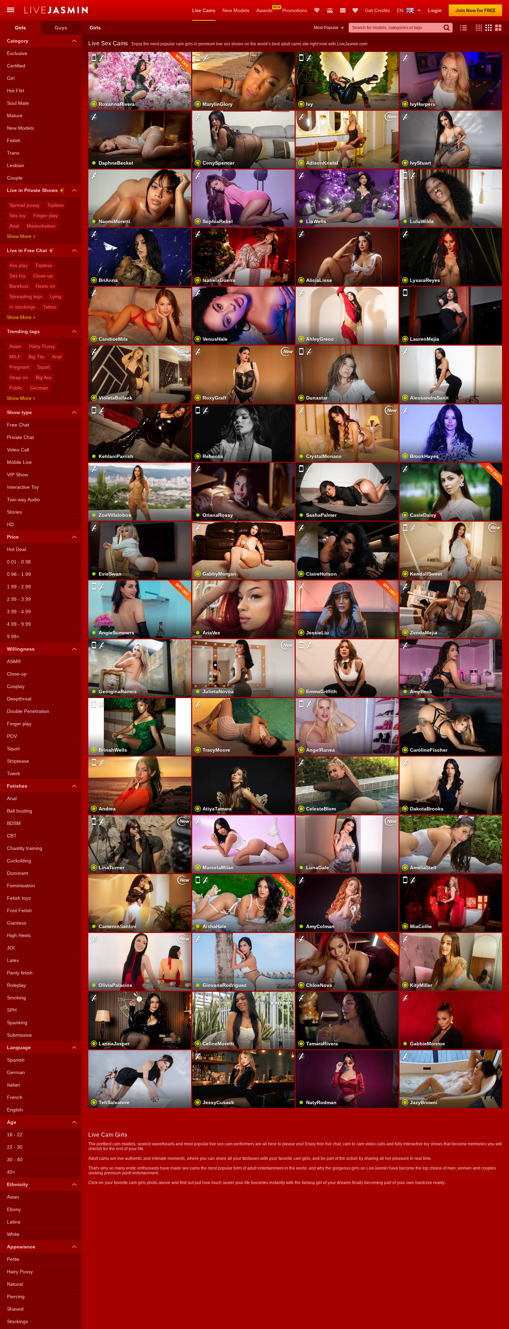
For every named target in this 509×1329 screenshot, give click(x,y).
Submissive (19, 1035)
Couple (15, 178)
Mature (15, 115)
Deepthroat (19, 699)
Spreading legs (25, 296)
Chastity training (24, 848)
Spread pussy (24, 205)
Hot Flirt (15, 90)
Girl (11, 78)
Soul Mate (18, 103)
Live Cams (203, 10)
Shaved (15, 1309)
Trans (13, 153)
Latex (13, 960)
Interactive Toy (23, 487)
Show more (19, 236)
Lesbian (15, 165)
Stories (14, 512)
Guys (61, 27)
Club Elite (317, 10)
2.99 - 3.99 (19, 599)
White (13, 1234)
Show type (19, 412)
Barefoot (18, 286)
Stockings (17, 1321)
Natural (15, 1284)
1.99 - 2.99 (19, 586)
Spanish (16, 1060)
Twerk (13, 773)
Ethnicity (17, 1184)
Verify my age (243, 151)
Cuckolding (19, 860)
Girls (20, 27)
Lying (55, 296)
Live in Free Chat (27, 250)
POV (12, 736)
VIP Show (17, 474)
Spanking (17, 1022)
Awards (264, 10)
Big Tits (36, 356)
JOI (11, 948)
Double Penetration (28, 711)
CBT (12, 835)
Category (17, 41)
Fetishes (17, 786)
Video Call (18, 449)
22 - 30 (15, 1147)
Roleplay (16, 985)
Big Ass (44, 377)
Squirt (43, 367)
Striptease (18, 761)
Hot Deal (16, 549)
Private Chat (20, 437)
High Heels (19, 935)
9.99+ (13, 636)
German (39, 388)
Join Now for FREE (475, 10)
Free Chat (18, 425)
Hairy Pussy (42, 346)
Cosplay (16, 686)
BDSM (14, 823)
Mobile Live (19, 462)
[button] (477, 28)
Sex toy (17, 215)
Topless (55, 205)
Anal (14, 226)
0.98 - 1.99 (19, 574)
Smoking (16, 997)
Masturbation (41, 226)
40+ (11, 1172)
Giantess (16, 923)
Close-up (43, 275)
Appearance (21, 1246)
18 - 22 (15, 1134)
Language (19, 1047)
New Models (235, 10)
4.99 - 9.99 (19, 624)
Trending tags (23, 331)
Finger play (45, 215)
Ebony (14, 1209)
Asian (15, 346)
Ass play (18, 265)
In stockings (22, 307)
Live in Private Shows (32, 190)
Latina (13, 1222)
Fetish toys (19, 898)
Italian (13, 1085)
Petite (13, 1259)
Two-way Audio (23, 499)
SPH (12, 1010)
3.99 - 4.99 (19, 611)
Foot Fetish (19, 910)
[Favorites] (355, 10)
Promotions (294, 10)
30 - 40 (15, 1159)
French (15, 1097)
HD (10, 524)
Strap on (18, 377)
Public (16, 388)
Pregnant (19, 367)
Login (435, 10)
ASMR (14, 661)
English (15, 1109)
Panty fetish (20, 972)
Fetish (13, 140)
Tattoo (49, 307)
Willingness (21, 649)
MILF (15, 356)
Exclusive (17, 53)
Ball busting (19, 811)
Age (11, 1122)
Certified (16, 65)
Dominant (17, 873)
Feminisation (21, 885)
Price (13, 537)
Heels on (45, 286)
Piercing (16, 1296)
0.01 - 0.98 (19, 562)
